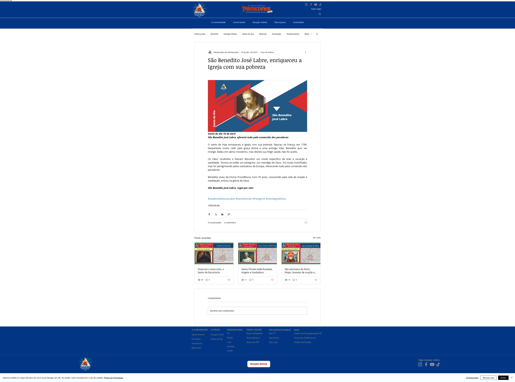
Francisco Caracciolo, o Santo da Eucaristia (211, 270)
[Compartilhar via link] (229, 214)
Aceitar (503, 377)
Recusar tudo (488, 377)
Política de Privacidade (113, 377)
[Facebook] (311, 4)
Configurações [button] (472, 377)
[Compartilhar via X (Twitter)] (215, 214)
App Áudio (274, 338)
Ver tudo (317, 237)
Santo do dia (248, 34)
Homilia (214, 34)
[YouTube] (315, 4)
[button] (218, 22)
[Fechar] (511, 378)
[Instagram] (306, 4)
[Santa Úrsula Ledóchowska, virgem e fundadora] (257, 253)
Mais (307, 34)
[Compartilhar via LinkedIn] (222, 214)
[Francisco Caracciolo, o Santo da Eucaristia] (214, 253)
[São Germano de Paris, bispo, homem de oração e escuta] (301, 253)
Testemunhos (292, 34)
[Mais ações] (305, 52)
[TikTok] (320, 4)
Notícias (263, 34)
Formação (276, 34)
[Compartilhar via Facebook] (209, 214)
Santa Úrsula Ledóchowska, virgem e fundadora (257, 270)
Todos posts (199, 34)
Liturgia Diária (230, 34)
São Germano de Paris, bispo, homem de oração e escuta (300, 270)
